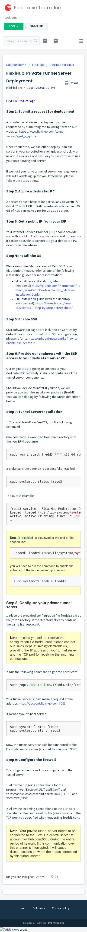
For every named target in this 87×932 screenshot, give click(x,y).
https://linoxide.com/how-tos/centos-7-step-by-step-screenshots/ (44, 305)
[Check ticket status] (55, 40)
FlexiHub (38, 65)
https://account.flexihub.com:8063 (42, 703)
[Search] (35, 41)
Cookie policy (60, 908)
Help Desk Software (35, 923)
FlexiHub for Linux (62, 65)
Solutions (39, 908)
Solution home (16, 65)
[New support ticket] (44, 40)
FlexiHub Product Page (20, 101)
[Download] (35, 476)
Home (20, 908)
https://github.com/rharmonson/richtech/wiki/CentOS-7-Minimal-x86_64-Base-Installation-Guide (48, 290)
